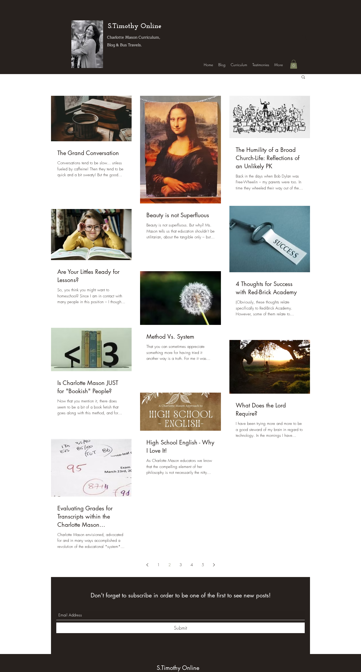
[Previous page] (147, 565)
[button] (293, 64)
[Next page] (214, 565)
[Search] (304, 37)
